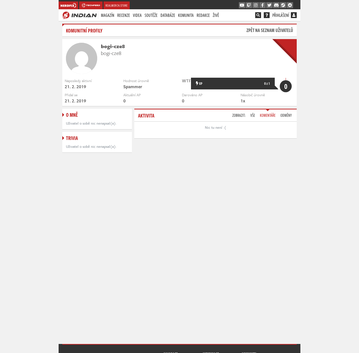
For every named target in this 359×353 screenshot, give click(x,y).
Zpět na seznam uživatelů (269, 30)
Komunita (186, 15)
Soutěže (151, 15)
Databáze (167, 15)
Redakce (203, 15)
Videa (137, 15)
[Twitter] (269, 5)
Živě (216, 15)
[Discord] (276, 5)
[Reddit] (290, 5)
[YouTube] (242, 5)
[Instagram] (256, 5)
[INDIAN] (79, 15)
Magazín (107, 15)
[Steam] (283, 5)
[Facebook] (262, 5)
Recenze (123, 15)
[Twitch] (249, 5)
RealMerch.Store (117, 5)
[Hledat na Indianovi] (258, 15)
